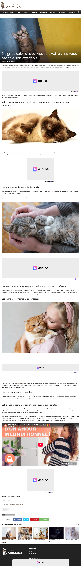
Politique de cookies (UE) (34, 558)
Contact (30, 551)
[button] (78, 12)
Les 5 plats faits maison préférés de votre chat (39, 540)
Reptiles (52, 12)
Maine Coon (8, 514)
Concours (72, 12)
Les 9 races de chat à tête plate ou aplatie (24, 540)
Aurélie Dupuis (6, 61)
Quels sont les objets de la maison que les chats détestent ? (8, 541)
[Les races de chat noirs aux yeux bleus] (56, 533)
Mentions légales (32, 555)
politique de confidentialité (16, 504)
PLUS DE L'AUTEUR (18, 524)
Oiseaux (34, 12)
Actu (11, 12)
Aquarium (43, 12)
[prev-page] (76, 524)
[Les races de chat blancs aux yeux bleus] (72, 533)
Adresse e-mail (7, 500)
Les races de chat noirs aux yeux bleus (55, 540)
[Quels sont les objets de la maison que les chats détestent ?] (9, 533)
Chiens (26, 12)
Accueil (5, 12)
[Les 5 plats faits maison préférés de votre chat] (40, 533)
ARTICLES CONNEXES (7, 524)
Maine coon (50, 191)
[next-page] (78, 524)
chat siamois (18, 383)
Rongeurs (62, 12)
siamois (13, 514)
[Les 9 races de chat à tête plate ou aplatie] (25, 533)
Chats (18, 12)
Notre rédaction (32, 553)
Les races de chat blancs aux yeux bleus (72, 540)
